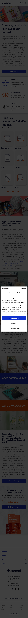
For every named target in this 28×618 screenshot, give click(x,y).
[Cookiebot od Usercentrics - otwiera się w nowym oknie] (20, 289)
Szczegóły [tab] (12, 292)
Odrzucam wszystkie (14, 328)
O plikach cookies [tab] (21, 292)
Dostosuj (13, 323)
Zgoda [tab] (4, 292)
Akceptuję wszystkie (14, 318)
